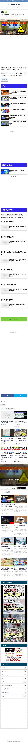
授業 (6, 11)
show (5, 79)
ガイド (2, 11)
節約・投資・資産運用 (14, 685)
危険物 (3, 404)
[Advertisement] (14, 52)
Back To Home (13, 319)
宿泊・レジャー (14, 674)
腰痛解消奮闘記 (14, 689)
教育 (14, 681)
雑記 (14, 696)
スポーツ (14, 671)
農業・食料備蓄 (14, 692)
